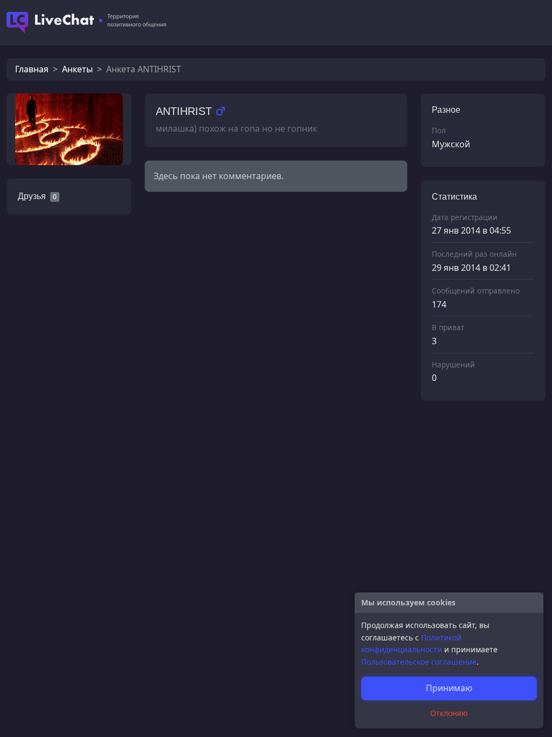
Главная (32, 69)
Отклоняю (449, 713)
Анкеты (77, 69)
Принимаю (449, 688)
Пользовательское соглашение (419, 662)
